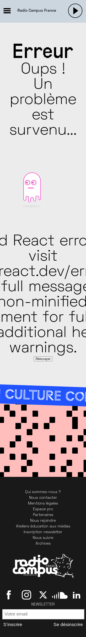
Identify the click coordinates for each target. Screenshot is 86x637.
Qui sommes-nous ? (43, 492)
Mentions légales (43, 503)
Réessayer (43, 359)
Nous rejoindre (43, 520)
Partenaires (43, 515)
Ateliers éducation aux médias (43, 526)
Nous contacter (43, 498)
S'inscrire (12, 624)
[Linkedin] (76, 595)
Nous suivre (43, 538)
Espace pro (43, 509)
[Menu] (7, 10)
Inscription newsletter (43, 532)
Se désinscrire (68, 624)
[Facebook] (9, 595)
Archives (43, 543)
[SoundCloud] (60, 595)
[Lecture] (75, 11)
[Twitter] (43, 595)
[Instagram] (26, 595)
